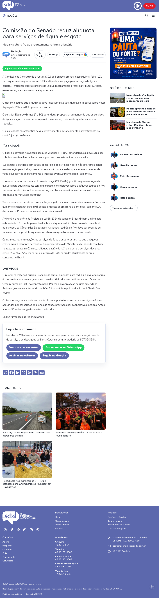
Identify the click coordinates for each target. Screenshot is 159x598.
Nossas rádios (62, 524)
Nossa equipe (62, 520)
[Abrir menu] (153, 16)
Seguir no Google (54, 355)
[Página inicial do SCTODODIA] (17, 5)
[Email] (42, 372)
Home (58, 517)
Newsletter (98, 54)
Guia (4, 553)
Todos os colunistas (123, 208)
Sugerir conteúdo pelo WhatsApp (22, 68)
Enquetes (7, 549)
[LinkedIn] (31, 529)
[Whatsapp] (5, 372)
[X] (23, 372)
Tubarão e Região (117, 528)
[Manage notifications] (151, 586)
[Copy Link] (36, 372)
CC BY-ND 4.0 (116, 588)
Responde (7, 545)
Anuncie (59, 528)
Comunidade (8, 557)
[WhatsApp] (37, 529)
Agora (5, 541)
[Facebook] (11, 372)
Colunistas (7, 560)
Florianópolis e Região (119, 524)
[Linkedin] (17, 372)
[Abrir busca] (146, 15)
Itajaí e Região (115, 520)
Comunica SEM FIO (34, 594)
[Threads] (29, 372)
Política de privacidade (12, 594)
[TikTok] (18, 529)
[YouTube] (24, 529)
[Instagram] (5, 529)
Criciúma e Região (117, 517)
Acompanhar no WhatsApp (63, 347)
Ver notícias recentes (23, 347)
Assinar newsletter (22, 355)
